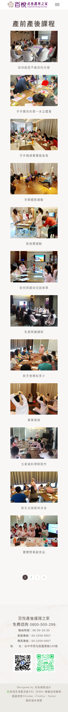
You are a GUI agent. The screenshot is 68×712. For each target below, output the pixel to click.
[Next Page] (37, 577)
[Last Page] (43, 577)
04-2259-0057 (41, 635)
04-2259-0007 (41, 640)
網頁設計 (45, 687)
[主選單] (57, 5)
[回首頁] (27, 4)
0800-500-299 (43, 624)
